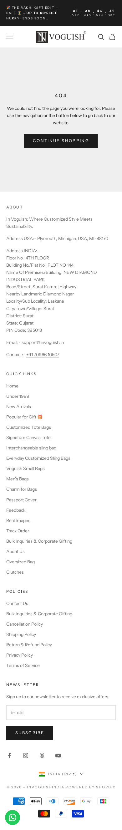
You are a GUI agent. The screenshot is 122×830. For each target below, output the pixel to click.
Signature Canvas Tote (28, 437)
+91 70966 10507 (42, 354)
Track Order (17, 531)
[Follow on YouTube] (58, 755)
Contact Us (17, 603)
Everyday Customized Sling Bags (38, 458)
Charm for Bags (21, 489)
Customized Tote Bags (28, 427)
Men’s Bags (17, 479)
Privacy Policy (19, 655)
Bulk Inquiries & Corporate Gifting (39, 541)
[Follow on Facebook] (9, 755)
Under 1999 (17, 396)
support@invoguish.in (43, 342)
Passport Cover (21, 500)
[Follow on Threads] (42, 755)
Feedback (15, 510)
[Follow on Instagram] (26, 755)
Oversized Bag (20, 562)
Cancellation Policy (24, 624)
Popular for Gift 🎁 (24, 417)
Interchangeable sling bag (31, 448)
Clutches (15, 572)
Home (12, 386)
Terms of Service (23, 665)
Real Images (18, 520)
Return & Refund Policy (29, 645)
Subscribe (29, 732)
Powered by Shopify (90, 787)
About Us (15, 551)
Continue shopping (61, 140)
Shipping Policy (21, 634)
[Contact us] (12, 817)
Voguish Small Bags (25, 468)
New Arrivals (18, 406)
